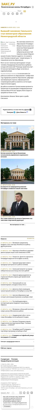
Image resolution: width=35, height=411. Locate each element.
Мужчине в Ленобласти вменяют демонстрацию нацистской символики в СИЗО (17, 251)
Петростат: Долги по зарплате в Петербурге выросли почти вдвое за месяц (17, 257)
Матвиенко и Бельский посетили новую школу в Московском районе (17, 310)
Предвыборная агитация (10, 361)
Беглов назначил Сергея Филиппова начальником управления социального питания (14, 155)
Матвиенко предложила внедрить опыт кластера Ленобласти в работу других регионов (15, 244)
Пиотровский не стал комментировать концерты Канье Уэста (13, 284)
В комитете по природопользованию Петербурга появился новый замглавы (14, 187)
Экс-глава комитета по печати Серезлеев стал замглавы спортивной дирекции (16, 219)
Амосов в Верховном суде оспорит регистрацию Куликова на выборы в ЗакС (17, 296)
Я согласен (7, 406)
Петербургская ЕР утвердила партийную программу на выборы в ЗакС (16, 330)
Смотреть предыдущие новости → (17, 341)
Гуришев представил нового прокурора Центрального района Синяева (16, 264)
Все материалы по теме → (18, 224)
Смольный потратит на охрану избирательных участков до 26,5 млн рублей (16, 270)
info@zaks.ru (16, 386)
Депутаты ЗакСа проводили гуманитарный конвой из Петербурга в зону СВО (16, 290)
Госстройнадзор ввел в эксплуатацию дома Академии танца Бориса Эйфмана (15, 303)
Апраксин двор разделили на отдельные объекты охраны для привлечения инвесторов (16, 277)
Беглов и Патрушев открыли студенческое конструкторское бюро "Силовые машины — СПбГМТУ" (16, 323)
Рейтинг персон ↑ (17, 348)
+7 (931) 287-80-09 (6, 386)
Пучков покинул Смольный (9, 73)
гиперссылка (5, 370)
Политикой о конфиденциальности (15, 404)
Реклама (14, 359)
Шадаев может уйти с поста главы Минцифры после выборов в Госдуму (15, 316)
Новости (3, 27)
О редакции (5, 359)
